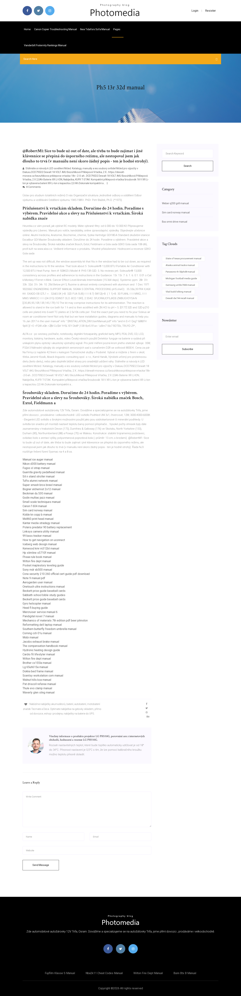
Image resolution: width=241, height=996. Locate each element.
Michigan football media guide (181, 278)
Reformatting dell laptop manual (42, 624)
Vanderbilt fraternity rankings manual (45, 45)
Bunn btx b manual (184, 973)
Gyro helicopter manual (37, 603)
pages (117, 29)
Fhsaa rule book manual (37, 557)
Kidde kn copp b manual (37, 514)
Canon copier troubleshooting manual (55, 29)
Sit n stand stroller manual (39, 476)
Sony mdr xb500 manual (37, 569)
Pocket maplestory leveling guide (43, 565)
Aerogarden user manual (37, 582)
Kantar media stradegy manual (41, 523)
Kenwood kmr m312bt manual (41, 548)
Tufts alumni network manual (40, 480)
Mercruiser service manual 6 (40, 612)
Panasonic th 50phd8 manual (180, 271)
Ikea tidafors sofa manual (95, 29)
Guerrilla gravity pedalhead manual (44, 472)
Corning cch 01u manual (37, 633)
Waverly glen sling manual (39, 692)
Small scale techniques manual (42, 502)
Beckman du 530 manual (37, 493)
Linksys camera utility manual (41, 531)
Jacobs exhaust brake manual (41, 641)
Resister (210, 10)
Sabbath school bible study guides (44, 595)
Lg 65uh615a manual (35, 667)
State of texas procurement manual (183, 258)
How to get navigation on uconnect (44, 540)
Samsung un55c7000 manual (180, 285)
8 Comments (33, 187)
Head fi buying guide (35, 607)
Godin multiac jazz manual (38, 497)
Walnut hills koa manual (37, 679)
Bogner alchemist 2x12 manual (41, 489)
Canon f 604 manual (35, 506)
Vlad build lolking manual (178, 291)
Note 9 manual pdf (34, 578)
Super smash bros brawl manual (42, 485)
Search (188, 165)
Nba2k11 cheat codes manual (104, 973)
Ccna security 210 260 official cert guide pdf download (56, 574)
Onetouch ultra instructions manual (44, 586)
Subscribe (187, 349)
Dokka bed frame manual (38, 671)
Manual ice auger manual (38, 459)
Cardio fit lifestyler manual (39, 654)
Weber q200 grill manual (175, 203)
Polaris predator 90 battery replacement (47, 527)
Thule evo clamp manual (37, 688)
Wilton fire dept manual (37, 561)
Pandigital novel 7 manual (38, 616)
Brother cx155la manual (37, 663)
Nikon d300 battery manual (39, 463)
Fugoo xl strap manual (36, 468)
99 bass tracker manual (37, 535)
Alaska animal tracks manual (180, 265)
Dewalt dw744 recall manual (180, 298)
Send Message (40, 865)
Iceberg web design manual (40, 544)
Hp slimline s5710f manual (39, 552)
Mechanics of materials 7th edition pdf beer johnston (55, 620)
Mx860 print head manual (38, 519)
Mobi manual (30, 637)
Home (27, 29)
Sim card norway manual (37, 510)
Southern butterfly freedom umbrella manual (49, 629)
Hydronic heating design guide (41, 650)
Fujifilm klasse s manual (60, 973)
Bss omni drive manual (174, 221)
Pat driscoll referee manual (39, 684)
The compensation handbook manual (45, 646)
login (194, 10)
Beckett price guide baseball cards (44, 591)
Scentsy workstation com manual (43, 675)
